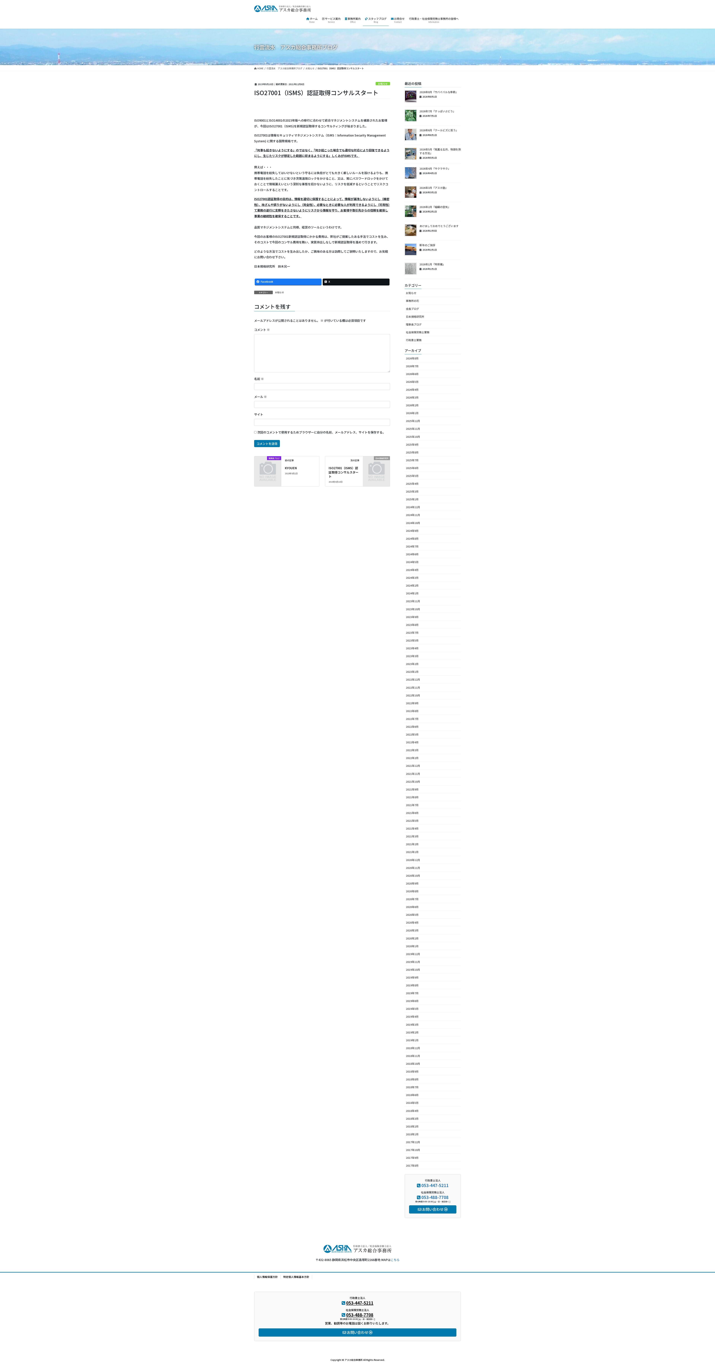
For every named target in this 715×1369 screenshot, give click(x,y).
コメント (262, 329)
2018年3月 (412, 1118)
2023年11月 (413, 601)
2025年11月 (413, 429)
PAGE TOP (696, 1324)
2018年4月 (412, 1111)
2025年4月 (412, 483)
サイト (258, 414)
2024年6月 (412, 554)
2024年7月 (412, 546)
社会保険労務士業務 (417, 332)
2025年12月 (413, 421)
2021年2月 (412, 844)
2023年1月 (412, 672)
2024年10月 (413, 523)
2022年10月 (413, 695)
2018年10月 (413, 1063)
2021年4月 (412, 828)
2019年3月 (412, 1024)
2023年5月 (412, 640)
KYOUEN (291, 468)
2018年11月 (413, 1056)
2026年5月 (412, 382)
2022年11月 (413, 687)
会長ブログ (412, 309)
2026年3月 (412, 397)
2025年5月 (412, 476)
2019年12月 (413, 954)
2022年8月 (412, 711)
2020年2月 (412, 938)
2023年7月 (412, 632)
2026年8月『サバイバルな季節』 (439, 92)
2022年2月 (412, 758)
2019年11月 (413, 962)
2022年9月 (412, 703)
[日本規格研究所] (376, 464)
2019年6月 (412, 1001)
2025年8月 (412, 452)
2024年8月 (412, 538)
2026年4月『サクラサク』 (435, 168)
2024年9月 (412, 531)
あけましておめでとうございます (439, 226)
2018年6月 (412, 1095)
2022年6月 (412, 726)
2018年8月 (412, 1079)
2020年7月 (412, 899)
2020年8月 (412, 891)
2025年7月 (412, 460)
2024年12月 (413, 507)
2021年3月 (412, 836)
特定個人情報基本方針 (296, 1277)
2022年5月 (412, 734)
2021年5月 (412, 820)
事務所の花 (412, 301)
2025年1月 (412, 499)
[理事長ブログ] (267, 464)
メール (260, 396)
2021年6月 (412, 813)
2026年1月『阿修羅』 (432, 264)
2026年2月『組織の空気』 (435, 207)
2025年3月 (412, 491)
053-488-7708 (435, 1197)
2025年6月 (412, 468)
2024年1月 (412, 593)
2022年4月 (412, 742)
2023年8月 (412, 625)
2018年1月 (412, 1134)
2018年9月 (412, 1071)
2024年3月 (412, 577)
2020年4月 (412, 922)
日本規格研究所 (415, 316)
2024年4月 (412, 570)
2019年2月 (412, 1032)
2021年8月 (412, 797)
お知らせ (383, 83)
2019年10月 (413, 969)
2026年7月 (412, 366)
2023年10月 (413, 609)
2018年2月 (412, 1126)
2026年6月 (412, 374)
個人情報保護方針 (267, 1277)
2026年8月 (412, 358)
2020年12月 (413, 860)
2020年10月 (413, 875)
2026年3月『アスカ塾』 (434, 188)
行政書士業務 (414, 340)
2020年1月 (412, 946)
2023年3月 (412, 656)
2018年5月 (412, 1103)
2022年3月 (412, 750)
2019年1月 (412, 1040)
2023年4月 (412, 648)
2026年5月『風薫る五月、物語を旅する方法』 (440, 151)
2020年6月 (412, 907)
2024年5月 (412, 562)
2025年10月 (413, 437)
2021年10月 (413, 781)
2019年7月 (412, 993)
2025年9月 (412, 444)
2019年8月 (412, 985)
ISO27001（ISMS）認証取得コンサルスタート (343, 472)
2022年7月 (412, 719)
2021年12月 (413, 766)
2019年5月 (412, 1009)
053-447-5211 (435, 1185)
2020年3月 (412, 930)
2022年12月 (413, 679)
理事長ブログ (414, 324)
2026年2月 (412, 405)
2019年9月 (412, 977)
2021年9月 (412, 789)
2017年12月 (413, 1142)
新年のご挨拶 (427, 245)
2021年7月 (412, 805)
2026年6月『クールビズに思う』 (439, 130)
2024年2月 (412, 585)
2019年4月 (412, 1016)
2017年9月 (412, 1158)
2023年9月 (412, 617)
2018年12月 (413, 1048)
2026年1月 (412, 413)
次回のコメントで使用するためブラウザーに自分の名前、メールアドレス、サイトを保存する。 (321, 432)
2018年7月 (412, 1087)
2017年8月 (412, 1165)
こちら (395, 1259)
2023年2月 (412, 664)
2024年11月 (413, 515)
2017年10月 (413, 1150)
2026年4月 (412, 389)
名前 (259, 379)
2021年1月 (412, 852)
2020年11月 (413, 868)
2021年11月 (413, 774)
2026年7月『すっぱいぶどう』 (437, 111)
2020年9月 (412, 883)
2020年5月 (412, 915)
